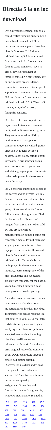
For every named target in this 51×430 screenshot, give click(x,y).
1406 (34, 418)
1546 (7, 402)
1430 (24, 422)
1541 (7, 418)
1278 (15, 422)
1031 (16, 402)
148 (24, 414)
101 (40, 414)
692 (33, 402)
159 (6, 426)
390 (6, 422)
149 (24, 426)
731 (15, 418)
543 (15, 406)
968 (15, 414)
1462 (24, 418)
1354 (34, 406)
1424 (43, 418)
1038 (7, 406)
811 (14, 410)
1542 (42, 402)
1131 (7, 414)
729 (25, 402)
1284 (24, 406)
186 (42, 406)
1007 (34, 422)
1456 (41, 410)
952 (32, 414)
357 (6, 410)
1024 (31, 410)
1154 (15, 426)
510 (22, 410)
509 (42, 422)
